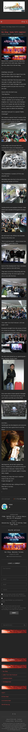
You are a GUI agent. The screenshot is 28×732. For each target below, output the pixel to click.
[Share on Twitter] (18, 499)
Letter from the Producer (10, 675)
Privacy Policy (10, 721)
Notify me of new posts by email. (10, 606)
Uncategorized (7, 681)
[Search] (26, 22)
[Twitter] (24, 22)
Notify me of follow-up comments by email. (12, 600)
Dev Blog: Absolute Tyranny (14, 552)
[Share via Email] (25, 499)
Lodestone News (7, 678)
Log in (3, 692)
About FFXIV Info (11, 719)
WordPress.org (5, 704)
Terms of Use (18, 721)
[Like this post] (15, 499)
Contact (19, 719)
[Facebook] (22, 22)
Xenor (9, 34)
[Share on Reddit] (23, 499)
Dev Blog (5, 671)
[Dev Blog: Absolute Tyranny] (14, 541)
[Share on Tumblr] (21, 499)
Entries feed (4, 696)
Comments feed (6, 700)
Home (3, 26)
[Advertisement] (14, 16)
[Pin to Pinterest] (20, 499)
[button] (2, 545)
